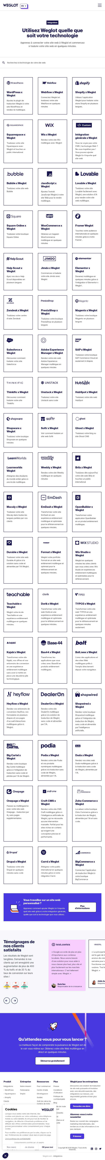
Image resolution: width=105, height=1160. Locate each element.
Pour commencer (44, 1086)
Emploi (22, 1094)
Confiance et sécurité (59, 1121)
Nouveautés (58, 1113)
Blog (55, 1103)
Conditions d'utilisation (58, 1091)
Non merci (11, 1147)
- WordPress (9, 1090)
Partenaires (24, 1090)
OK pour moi (47, 1147)
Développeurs (42, 1094)
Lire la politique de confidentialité (17, 1139)
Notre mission (25, 1086)
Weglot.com (47, 1156)
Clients (6, 1101)
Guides (40, 1097)
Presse (56, 1086)
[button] (5, 1156)
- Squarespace (10, 1094)
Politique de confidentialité (59, 1097)
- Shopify (7, 1097)
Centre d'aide (42, 1090)
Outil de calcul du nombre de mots (44, 1102)
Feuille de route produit (60, 1107)
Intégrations (8, 1086)
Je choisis (29, 1147)
